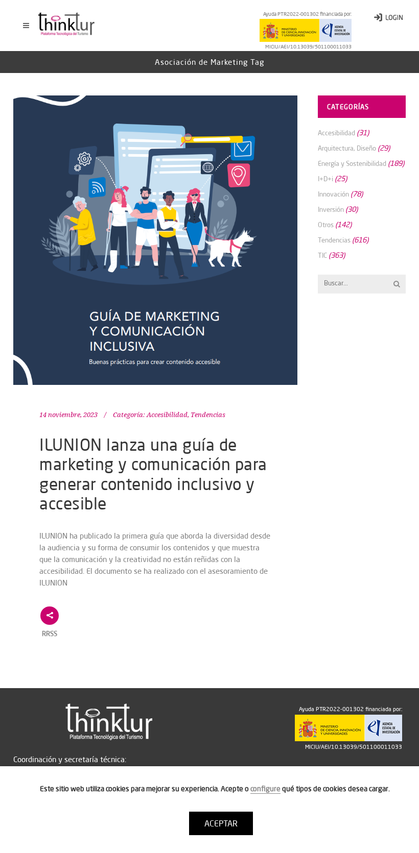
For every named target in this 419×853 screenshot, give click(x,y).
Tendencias (208, 415)
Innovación (333, 194)
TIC (322, 255)
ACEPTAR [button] (221, 823)
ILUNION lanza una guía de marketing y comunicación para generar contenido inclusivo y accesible (153, 473)
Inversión (331, 209)
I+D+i (325, 179)
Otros (326, 225)
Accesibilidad (167, 415)
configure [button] (265, 788)
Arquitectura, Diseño (347, 148)
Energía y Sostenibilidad (352, 163)
